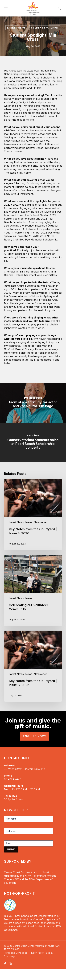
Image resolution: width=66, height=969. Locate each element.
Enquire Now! (34, 736)
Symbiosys (9, 956)
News (28, 522)
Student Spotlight (44, 27)
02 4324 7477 (12, 779)
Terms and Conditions (15, 952)
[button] (6, 8)
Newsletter (40, 522)
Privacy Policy (36, 952)
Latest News (16, 27)
